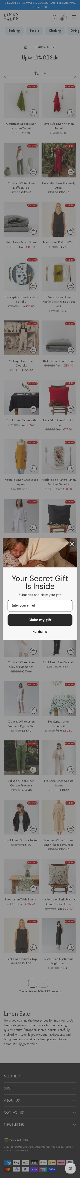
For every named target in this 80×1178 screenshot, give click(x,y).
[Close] (72, 543)
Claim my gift (40, 619)
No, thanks (40, 632)
